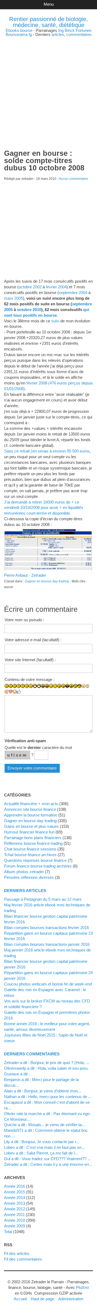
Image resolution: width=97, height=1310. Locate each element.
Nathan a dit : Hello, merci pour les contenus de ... (47, 1096)
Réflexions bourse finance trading (33, 843)
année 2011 (14, 1214)
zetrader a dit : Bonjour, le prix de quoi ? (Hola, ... (46, 1062)
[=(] (31, 686)
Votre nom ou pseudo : (24, 619)
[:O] (47, 686)
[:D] (35, 686)
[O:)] (87, 686)
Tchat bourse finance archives (30, 854)
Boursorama (16, 34)
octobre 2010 (29, 309)
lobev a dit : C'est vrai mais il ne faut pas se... (44, 1147)
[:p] (63, 686)
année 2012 (14, 1209)
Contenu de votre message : (29, 679)
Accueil (20, 1299)
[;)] (51, 686)
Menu (49, 4)
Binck (70, 30)
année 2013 (14, 1203)
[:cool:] (79, 686)
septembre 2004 (73, 292)
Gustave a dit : (17, 1074)
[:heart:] (11, 692)
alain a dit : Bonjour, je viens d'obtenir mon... (42, 1091)
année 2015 (14, 1192)
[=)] (15, 686)
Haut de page (42, 1299)
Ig (30, 34)
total (8, 1231)
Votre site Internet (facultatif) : (30, 659)
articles (57, 34)
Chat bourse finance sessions (30, 849)
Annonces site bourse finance (30, 809)
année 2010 (14, 1220)
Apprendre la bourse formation (30, 815)
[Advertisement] (48, 85)
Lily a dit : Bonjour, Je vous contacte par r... (41, 1141)
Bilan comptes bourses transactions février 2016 (46, 927)
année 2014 (14, 1197)
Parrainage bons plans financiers (32, 837)
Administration (70, 1299)
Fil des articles (16, 1253)
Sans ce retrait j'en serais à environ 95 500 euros (47, 451)
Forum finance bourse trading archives (38, 866)
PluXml (82, 1287)
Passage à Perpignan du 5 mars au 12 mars (43, 899)
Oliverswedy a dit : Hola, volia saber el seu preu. (46, 1068)
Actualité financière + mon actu (31, 803)
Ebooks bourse (19, 30)
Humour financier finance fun (29, 832)
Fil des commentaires (23, 1259)
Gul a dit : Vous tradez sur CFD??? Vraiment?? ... (47, 1158)
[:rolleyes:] (75, 686)
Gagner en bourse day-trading (47, 581)
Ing (61, 30)
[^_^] (15, 692)
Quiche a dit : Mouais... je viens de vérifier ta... (44, 1124)
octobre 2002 (30, 287)
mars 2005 (13, 298)
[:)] (7, 686)
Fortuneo (83, 30)
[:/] (55, 686)
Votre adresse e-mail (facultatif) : (33, 639)
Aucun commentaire (73, 179)
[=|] (23, 686)
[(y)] (19, 692)
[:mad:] (71, 686)
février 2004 (56, 287)
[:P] (59, 686)
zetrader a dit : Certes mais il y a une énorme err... (48, 1164)
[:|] (19, 686)
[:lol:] (67, 686)
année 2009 (14, 1226)
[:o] (43, 686)
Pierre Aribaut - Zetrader (25, 575)
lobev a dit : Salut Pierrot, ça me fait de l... (41, 1153)
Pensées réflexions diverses (29, 877)
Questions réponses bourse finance (35, 860)
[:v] (7, 692)
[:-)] (11, 686)
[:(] (27, 686)
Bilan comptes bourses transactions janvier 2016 (46, 944)
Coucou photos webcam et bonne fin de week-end (48, 984)
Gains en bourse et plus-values (31, 826)
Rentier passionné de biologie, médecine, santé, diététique (48, 22)
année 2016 (14, 1186)
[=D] (39, 686)
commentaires (79, 34)
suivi (55, 321)
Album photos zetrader (24, 871)
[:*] (83, 686)
